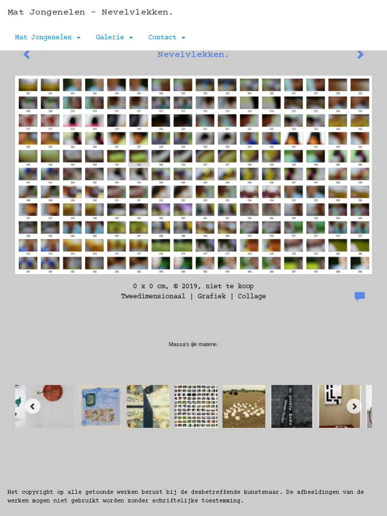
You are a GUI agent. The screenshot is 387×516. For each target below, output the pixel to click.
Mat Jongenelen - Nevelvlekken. (91, 13)
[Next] (354, 406)
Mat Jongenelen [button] (45, 38)
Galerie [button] (112, 38)
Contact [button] (164, 38)
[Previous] (32, 406)
